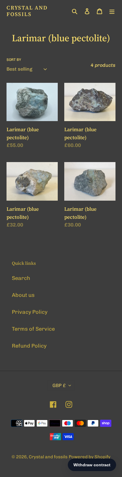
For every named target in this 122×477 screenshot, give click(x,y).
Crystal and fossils (27, 10)
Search (21, 278)
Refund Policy (29, 346)
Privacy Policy (29, 312)
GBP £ (59, 385)
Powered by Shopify (89, 456)
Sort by (14, 60)
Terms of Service (33, 329)
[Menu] (112, 11)
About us (23, 295)
